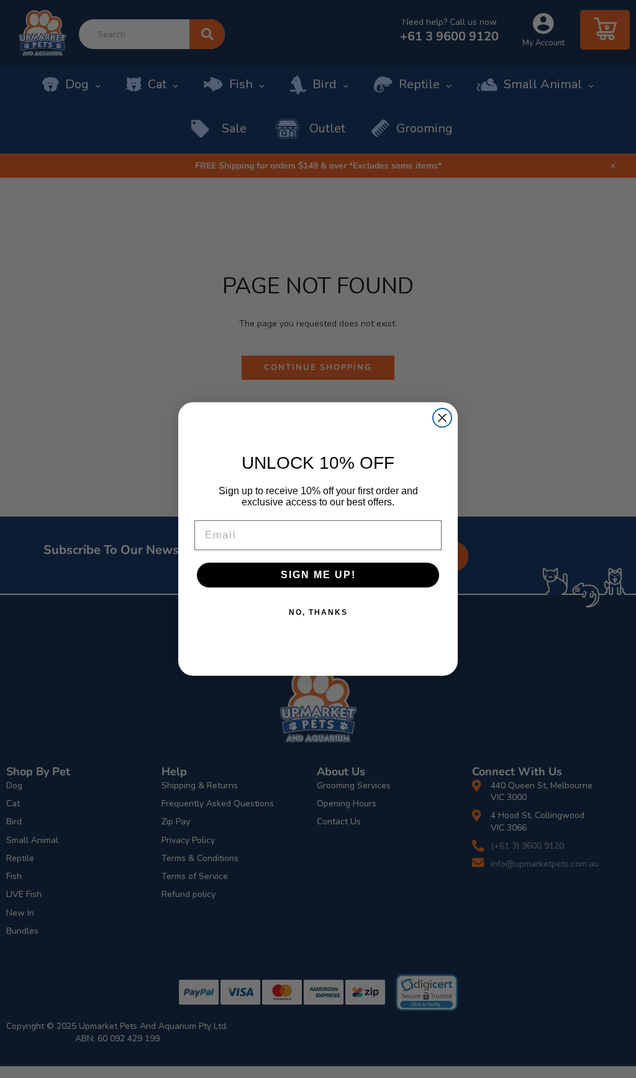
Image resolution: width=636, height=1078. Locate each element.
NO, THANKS (318, 612)
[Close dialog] (442, 417)
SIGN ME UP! (318, 574)
